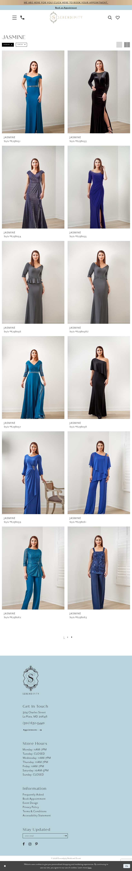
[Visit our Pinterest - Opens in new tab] (36, 844)
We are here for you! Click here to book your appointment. (66, 2)
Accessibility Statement (37, 815)
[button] (14, 17)
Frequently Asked (33, 794)
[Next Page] (72, 637)
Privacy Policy (31, 807)
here (89, 867)
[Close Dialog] (5, 866)
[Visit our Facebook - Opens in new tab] (24, 844)
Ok (127, 866)
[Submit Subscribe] (65, 835)
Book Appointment (34, 798)
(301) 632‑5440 (34, 723)
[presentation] (33, 91)
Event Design (30, 803)
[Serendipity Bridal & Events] (66, 17)
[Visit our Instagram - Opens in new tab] (29, 844)
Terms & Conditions (35, 811)
